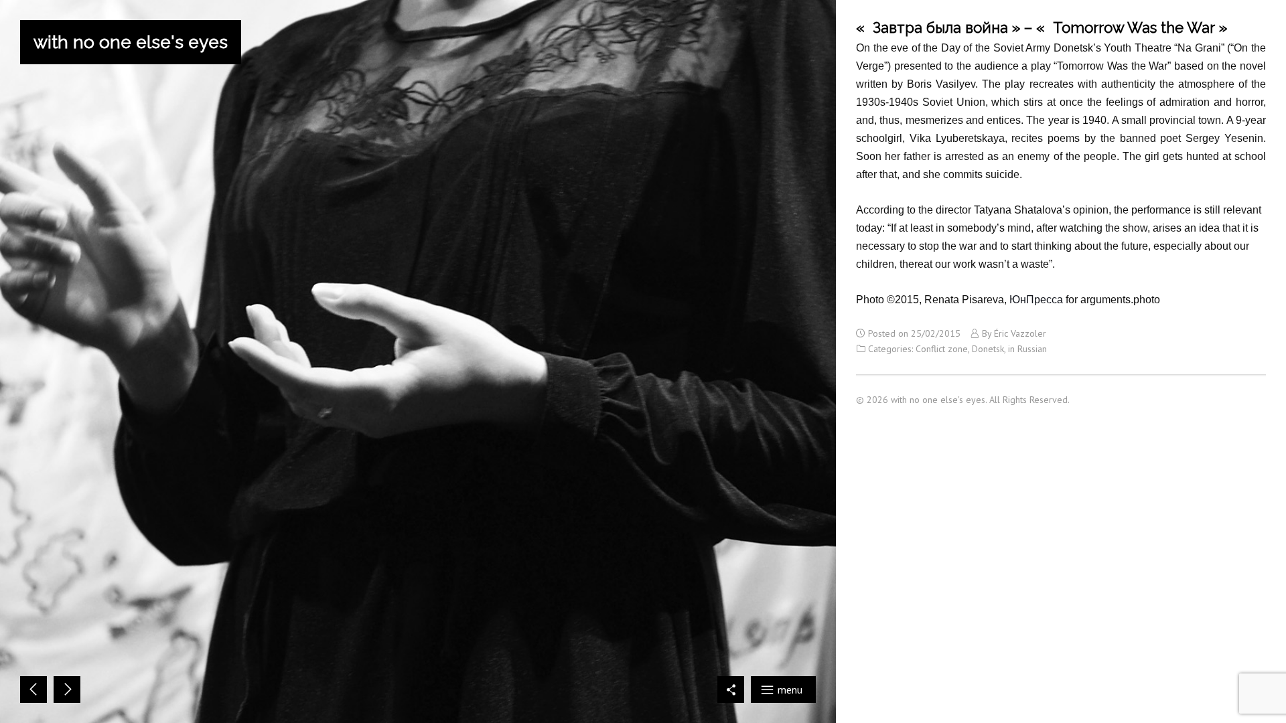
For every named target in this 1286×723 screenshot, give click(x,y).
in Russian (1027, 349)
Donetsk (988, 349)
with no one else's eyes (130, 42)
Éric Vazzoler (1020, 333)
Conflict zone (942, 349)
